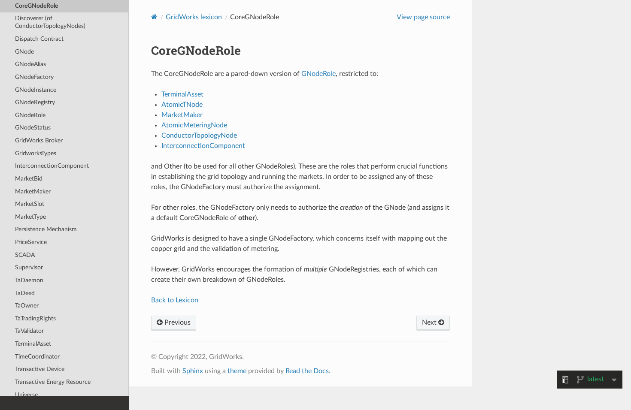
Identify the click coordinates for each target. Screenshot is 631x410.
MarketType (30, 217)
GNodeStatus (33, 127)
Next (430, 322)
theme (237, 371)
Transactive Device (39, 369)
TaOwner (27, 305)
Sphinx (192, 371)
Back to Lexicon (174, 300)
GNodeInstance (35, 90)
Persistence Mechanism (46, 229)
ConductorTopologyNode (199, 135)
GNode (24, 51)
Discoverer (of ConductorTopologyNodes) (50, 22)
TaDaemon (29, 280)
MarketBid (28, 178)
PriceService (31, 242)
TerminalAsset (33, 344)
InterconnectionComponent (52, 166)
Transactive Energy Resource (53, 382)
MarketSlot (29, 204)
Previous (177, 322)
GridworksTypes (35, 153)
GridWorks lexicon (194, 17)
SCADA (25, 255)
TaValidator (29, 331)
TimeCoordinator (37, 356)
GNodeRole (30, 115)
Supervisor (29, 267)
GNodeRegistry (35, 102)
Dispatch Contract (39, 39)
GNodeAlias (30, 64)
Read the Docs (307, 371)
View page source (423, 17)
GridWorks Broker (39, 140)
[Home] (154, 17)
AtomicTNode (182, 104)
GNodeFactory (34, 77)
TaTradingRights (35, 318)
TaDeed (25, 293)
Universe (26, 395)
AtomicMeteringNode (194, 125)
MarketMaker (33, 191)
